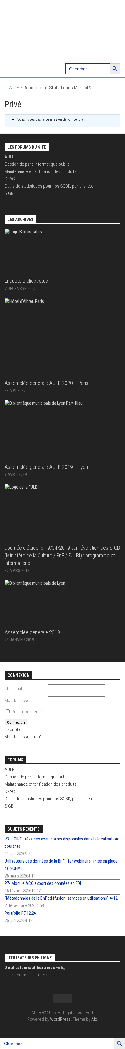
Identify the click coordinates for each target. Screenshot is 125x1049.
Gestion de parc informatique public (37, 164)
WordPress (60, 1019)
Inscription (14, 729)
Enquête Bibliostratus (26, 281)
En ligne (37, 967)
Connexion (16, 722)
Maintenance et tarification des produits (40, 171)
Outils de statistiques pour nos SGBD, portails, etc (49, 186)
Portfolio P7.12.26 (20, 913)
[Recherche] (62, 56)
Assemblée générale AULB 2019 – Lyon (46, 467)
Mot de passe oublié (23, 736)
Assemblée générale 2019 (32, 632)
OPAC (10, 179)
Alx (94, 1019)
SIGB (9, 193)
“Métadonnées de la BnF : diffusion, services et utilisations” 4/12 (61, 898)
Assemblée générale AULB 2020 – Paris (46, 383)
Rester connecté (27, 712)
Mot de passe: (17, 700)
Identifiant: (14, 688)
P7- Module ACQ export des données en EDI (43, 883)
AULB (10, 157)
